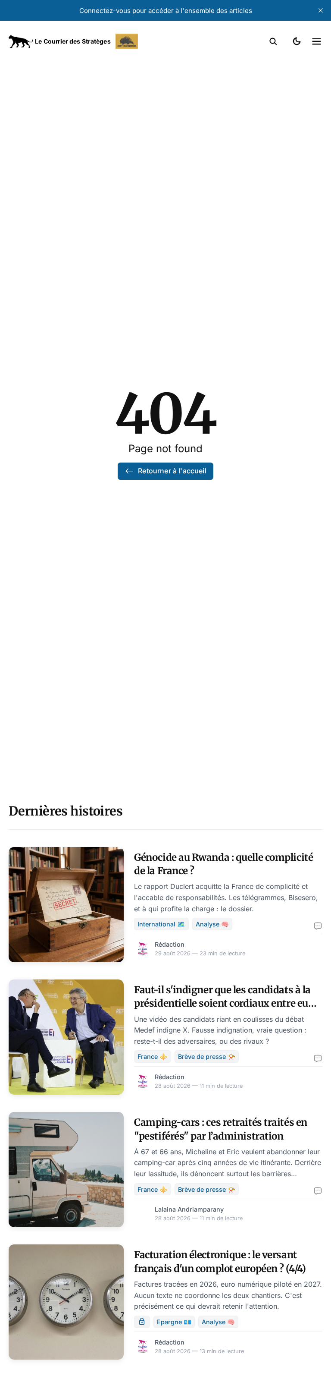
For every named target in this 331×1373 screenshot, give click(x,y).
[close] (321, 10)
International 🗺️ (161, 924)
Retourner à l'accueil (172, 470)
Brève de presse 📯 (206, 1056)
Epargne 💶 (174, 1322)
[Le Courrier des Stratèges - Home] (87, 41)
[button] (273, 41)
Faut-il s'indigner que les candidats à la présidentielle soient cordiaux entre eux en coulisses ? (224, 1003)
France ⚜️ (152, 1056)
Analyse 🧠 (212, 924)
